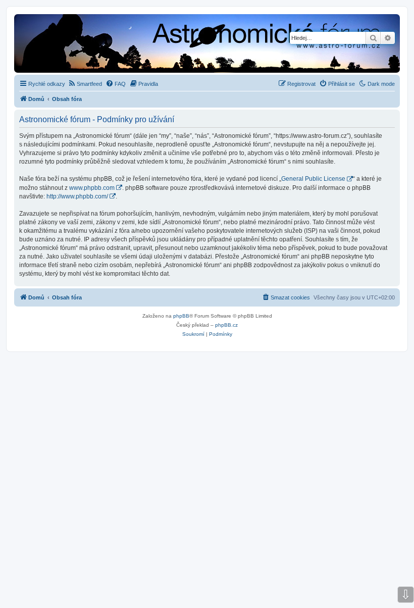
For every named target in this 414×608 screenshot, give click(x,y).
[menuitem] (85, 84)
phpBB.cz (226, 325)
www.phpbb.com (92, 187)
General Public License (313, 178)
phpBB (181, 316)
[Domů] (146, 44)
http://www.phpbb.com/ (77, 196)
